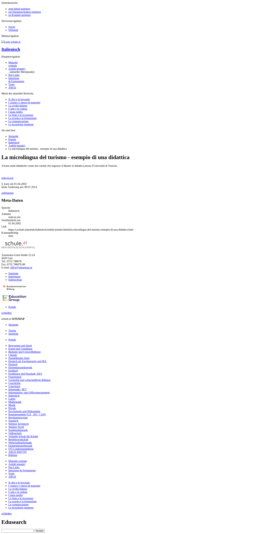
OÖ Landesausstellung (20, 448)
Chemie (12, 355)
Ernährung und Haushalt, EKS (25, 373)
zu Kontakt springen (19, 15)
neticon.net (7, 177)
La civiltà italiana (17, 105)
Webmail (13, 30)
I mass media (15, 111)
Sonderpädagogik (18, 430)
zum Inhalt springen (19, 8)
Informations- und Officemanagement (29, 392)
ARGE (12, 87)
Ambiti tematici (16, 68)
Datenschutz (15, 279)
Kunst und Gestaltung (20, 348)
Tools (11, 84)
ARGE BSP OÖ (17, 452)
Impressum (14, 276)
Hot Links (14, 75)
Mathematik (14, 401)
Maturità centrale (13, 64)
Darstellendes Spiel (18, 358)
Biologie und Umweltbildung (24, 351)
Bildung (12, 455)
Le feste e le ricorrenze (20, 115)
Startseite (13, 136)
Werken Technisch (18, 423)
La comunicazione (18, 121)
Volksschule (15, 433)
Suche (11, 26)
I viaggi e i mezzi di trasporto (24, 102)
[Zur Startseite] (10, 41)
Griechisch (14, 386)
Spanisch (13, 420)
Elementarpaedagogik (20, 367)
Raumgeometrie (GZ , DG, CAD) (27, 414)
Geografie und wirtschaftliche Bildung (29, 380)
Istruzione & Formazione (16, 80)
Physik (12, 408)
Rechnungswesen (18, 417)
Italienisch (10, 49)
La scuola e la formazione (22, 118)
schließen (6, 312)
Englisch (13, 370)
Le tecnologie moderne (21, 124)
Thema (12, 330)
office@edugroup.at (21, 267)
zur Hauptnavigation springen (24, 11)
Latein (11, 398)
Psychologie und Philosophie (24, 411)
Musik (11, 405)
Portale (12, 139)
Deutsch (12, 364)
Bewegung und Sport (20, 345)
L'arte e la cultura (17, 108)
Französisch (14, 376)
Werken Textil (16, 426)
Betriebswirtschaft (18, 439)
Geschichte (14, 383)
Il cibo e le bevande (19, 99)
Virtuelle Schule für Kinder (23, 436)
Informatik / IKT (17, 389)
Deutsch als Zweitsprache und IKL (27, 361)
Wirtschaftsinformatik (20, 442)
